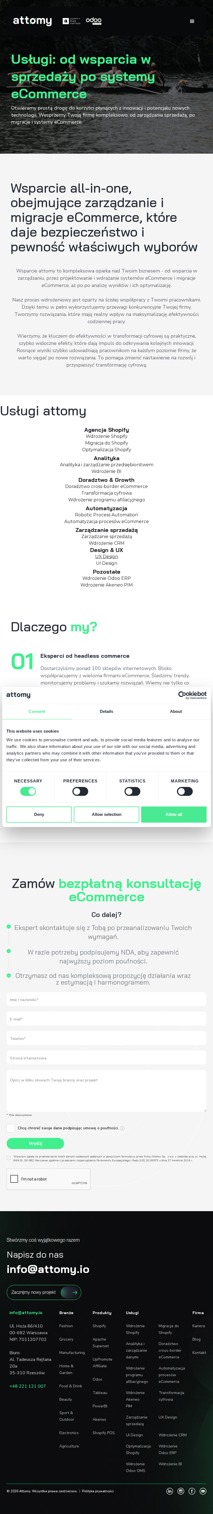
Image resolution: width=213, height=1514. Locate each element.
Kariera (198, 1326)
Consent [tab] (37, 711)
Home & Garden (66, 1369)
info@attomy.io (25, 1313)
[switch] (80, 791)
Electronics (69, 1433)
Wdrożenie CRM (173, 1435)
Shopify (99, 1326)
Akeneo (99, 1419)
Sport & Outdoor (66, 1416)
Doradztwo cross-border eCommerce (170, 1350)
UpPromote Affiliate (102, 1363)
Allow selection (106, 814)
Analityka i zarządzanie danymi (136, 1350)
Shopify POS (104, 1433)
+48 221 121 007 (27, 1386)
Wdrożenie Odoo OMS (135, 1467)
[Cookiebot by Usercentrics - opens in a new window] (182, 695)
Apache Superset (101, 1343)
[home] (32, 21)
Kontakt (198, 1352)
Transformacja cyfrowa (171, 1396)
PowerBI (100, 1406)
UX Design (168, 1417)
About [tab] (176, 711)
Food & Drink (70, 1386)
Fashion (66, 1326)
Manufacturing (72, 1352)
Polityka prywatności (98, 1491)
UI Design (134, 1435)
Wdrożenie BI (170, 1464)
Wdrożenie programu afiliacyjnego (137, 1375)
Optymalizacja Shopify (138, 1450)
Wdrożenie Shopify (135, 1329)
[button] (192, 21)
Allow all (174, 814)
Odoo (97, 1379)
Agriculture (69, 1446)
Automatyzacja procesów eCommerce (172, 1375)
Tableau (100, 1392)
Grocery (66, 1339)
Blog (196, 1339)
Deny (39, 814)
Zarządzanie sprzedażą (137, 1421)
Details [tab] (106, 711)
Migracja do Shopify (169, 1329)
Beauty (65, 1399)
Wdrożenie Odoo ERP (168, 1450)
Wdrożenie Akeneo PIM (135, 1399)
